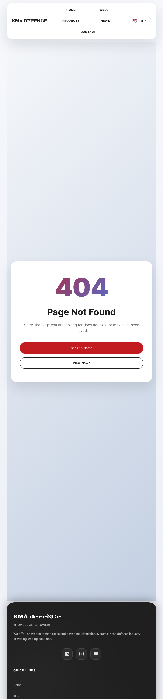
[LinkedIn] (67, 654)
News (105, 20)
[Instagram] (81, 654)
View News (81, 363)
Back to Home (81, 348)
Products (71, 20)
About (105, 10)
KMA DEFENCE (29, 21)
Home (71, 10)
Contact (88, 31)
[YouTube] (95, 654)
